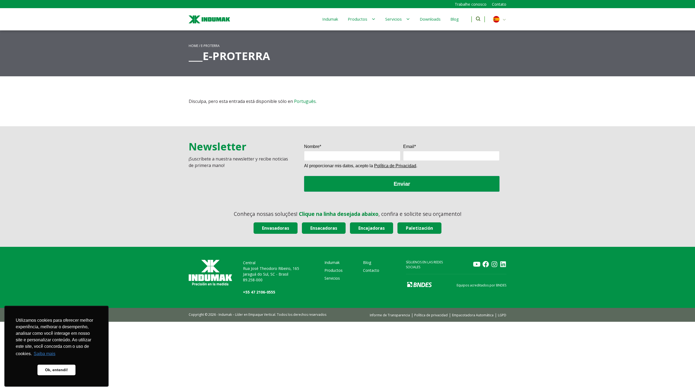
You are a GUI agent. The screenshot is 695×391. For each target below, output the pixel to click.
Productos (357, 19)
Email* (409, 146)
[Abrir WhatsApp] (681, 377)
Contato (499, 4)
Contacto (371, 270)
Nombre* (312, 146)
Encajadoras (371, 228)
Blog (454, 19)
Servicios (393, 19)
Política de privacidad (431, 315)
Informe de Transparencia (390, 315)
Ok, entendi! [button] (56, 370)
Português (305, 101)
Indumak (330, 19)
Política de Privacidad (395, 165)
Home (193, 45)
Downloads (430, 19)
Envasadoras (275, 228)
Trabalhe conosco (470, 4)
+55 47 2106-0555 (259, 292)
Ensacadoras (323, 228)
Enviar (402, 184)
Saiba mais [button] (44, 353)
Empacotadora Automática (473, 315)
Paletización (419, 228)
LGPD (502, 315)
